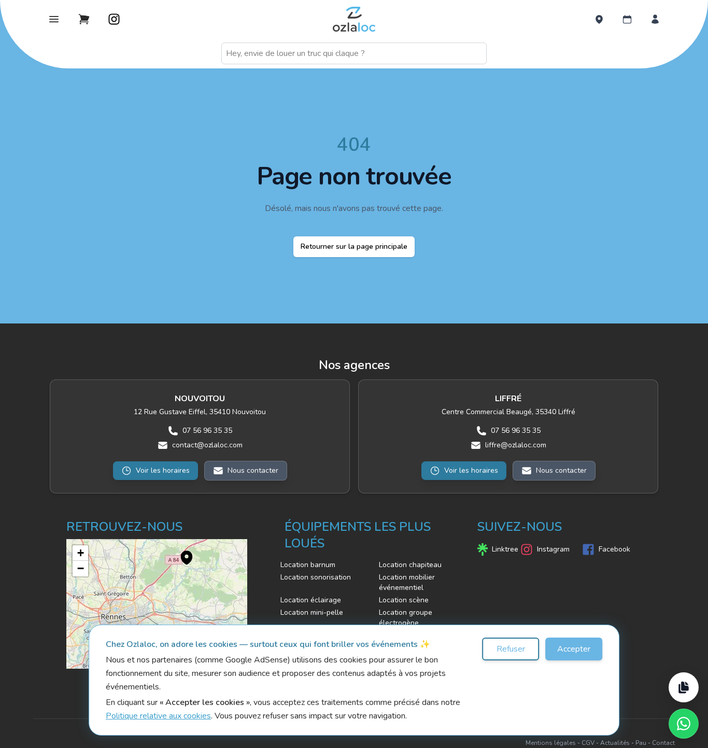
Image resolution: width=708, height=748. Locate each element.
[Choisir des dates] (627, 19)
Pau (640, 743)
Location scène (404, 600)
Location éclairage (310, 600)
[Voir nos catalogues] (684, 687)
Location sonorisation (315, 577)
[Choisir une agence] (599, 19)
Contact (663, 743)
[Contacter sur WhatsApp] (684, 724)
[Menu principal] (54, 19)
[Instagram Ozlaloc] (114, 19)
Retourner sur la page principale (354, 246)
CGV (588, 743)
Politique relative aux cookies (158, 716)
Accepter (573, 649)
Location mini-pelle (311, 612)
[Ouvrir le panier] (84, 19)
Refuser (511, 649)
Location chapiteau (410, 565)
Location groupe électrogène (405, 618)
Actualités (615, 743)
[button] (181, 552)
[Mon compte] (655, 19)
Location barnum (307, 565)
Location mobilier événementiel (407, 582)
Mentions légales (551, 743)
